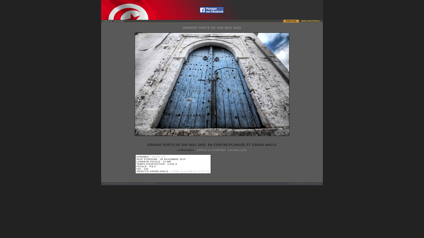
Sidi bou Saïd (237, 150)
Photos (291, 21)
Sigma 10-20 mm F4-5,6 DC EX (190, 171)
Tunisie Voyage (113, 21)
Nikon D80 (159, 157)
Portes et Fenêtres (211, 150)
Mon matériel (311, 21)
